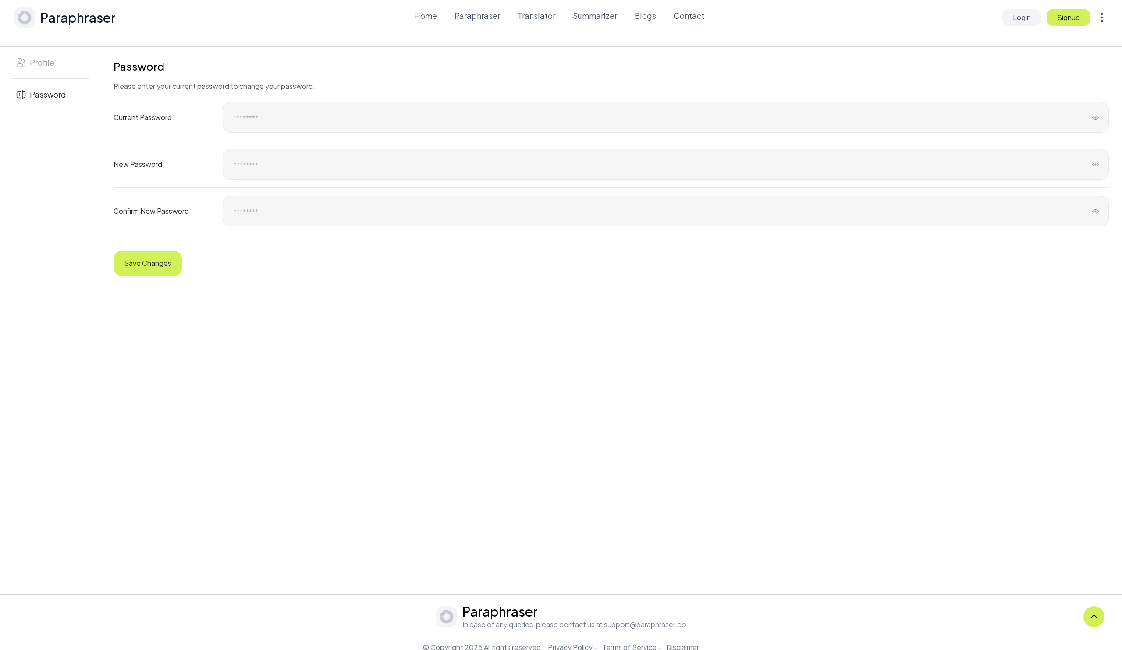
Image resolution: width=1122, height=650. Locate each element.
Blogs (645, 16)
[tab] (50, 62)
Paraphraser (477, 16)
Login (1022, 17)
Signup (1068, 17)
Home (425, 16)
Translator (536, 16)
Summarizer (595, 16)
